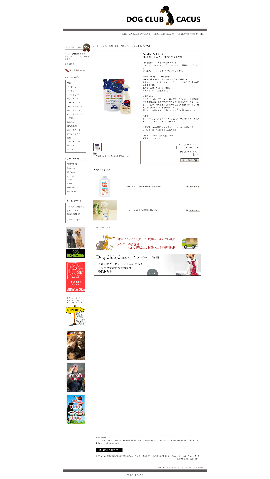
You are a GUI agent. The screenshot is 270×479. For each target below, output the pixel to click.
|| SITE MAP (127, 34)
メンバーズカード (74, 220)
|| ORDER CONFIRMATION (164, 34)
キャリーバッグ (73, 141)
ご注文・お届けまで (75, 207)
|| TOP (202, 34)
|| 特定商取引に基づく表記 (167, 467)
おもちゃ (71, 122)
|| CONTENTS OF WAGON (187, 34)
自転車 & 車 (72, 126)
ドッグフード (72, 91)
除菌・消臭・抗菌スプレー (120, 46)
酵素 (69, 83)
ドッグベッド (72, 87)
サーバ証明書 (153, 456)
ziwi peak (70, 176)
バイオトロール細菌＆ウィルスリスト (161, 130)
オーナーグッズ (73, 102)
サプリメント (72, 99)
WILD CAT (71, 191)
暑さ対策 (71, 145)
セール (70, 149)
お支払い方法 (72, 210)
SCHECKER (72, 164)
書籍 (69, 138)
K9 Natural (71, 172)
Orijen (69, 180)
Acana (69, 184)
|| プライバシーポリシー (186, 467)
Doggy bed (71, 168)
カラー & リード (74, 130)
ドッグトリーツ (73, 95)
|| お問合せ (200, 467)
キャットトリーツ (74, 114)
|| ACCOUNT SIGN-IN (142, 34)
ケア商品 (71, 118)
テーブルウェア (73, 134)
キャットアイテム (74, 106)
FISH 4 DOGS (72, 188)
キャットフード (73, 110)
